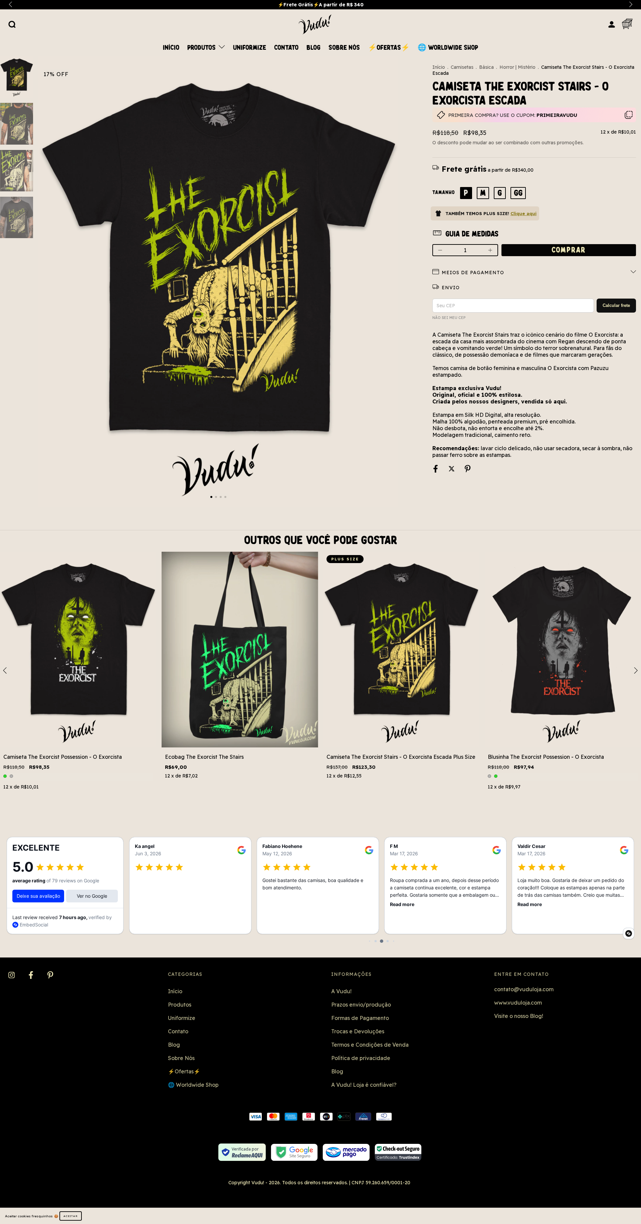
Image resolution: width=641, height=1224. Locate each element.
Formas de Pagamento (360, 1018)
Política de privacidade (360, 1058)
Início (171, 47)
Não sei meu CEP (448, 317)
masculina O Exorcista (549, 368)
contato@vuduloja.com (524, 989)
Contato (286, 47)
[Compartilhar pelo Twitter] (452, 469)
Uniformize (249, 47)
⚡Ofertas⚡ (389, 47)
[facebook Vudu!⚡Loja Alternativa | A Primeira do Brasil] (31, 975)
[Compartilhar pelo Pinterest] (467, 469)
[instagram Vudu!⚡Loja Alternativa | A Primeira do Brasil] (12, 975)
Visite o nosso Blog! (518, 1016)
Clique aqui (523, 213)
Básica (486, 67)
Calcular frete (616, 305)
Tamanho (443, 192)
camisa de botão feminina (482, 368)
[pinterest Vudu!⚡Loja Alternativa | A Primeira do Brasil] (50, 975)
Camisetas (462, 67)
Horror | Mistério (517, 67)
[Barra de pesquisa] (12, 24)
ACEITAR (70, 1216)
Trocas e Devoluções (357, 1031)
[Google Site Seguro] (294, 1152)
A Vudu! (341, 991)
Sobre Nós (344, 47)
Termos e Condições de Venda (370, 1044)
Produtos (202, 47)
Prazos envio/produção (361, 1004)
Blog (313, 47)
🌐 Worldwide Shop (448, 47)
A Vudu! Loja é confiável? (364, 1084)
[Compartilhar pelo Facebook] (436, 469)
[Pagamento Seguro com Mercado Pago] (346, 1152)
